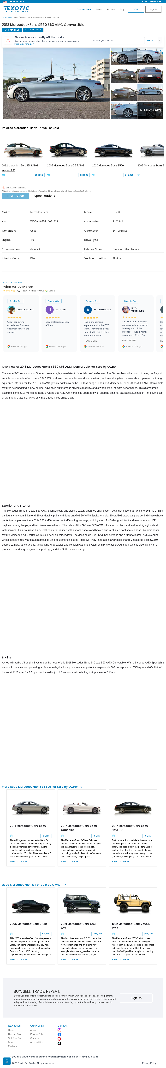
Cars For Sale (25, 17)
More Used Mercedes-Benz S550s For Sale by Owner (40, 787)
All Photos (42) (150, 110)
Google (23, 346)
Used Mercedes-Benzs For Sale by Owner (32, 885)
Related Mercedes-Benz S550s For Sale (30, 128)
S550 (49, 17)
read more (90, 341)
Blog (122, 9)
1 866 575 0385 (16, 1)
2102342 (56, 17)
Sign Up (136, 998)
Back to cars (7, 17)
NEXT (150, 40)
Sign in (153, 9)
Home (16, 17)
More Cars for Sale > (24, 44)
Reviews (111, 9)
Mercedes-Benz (38, 17)
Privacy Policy (149, 1063)
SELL (136, 9)
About (99, 9)
